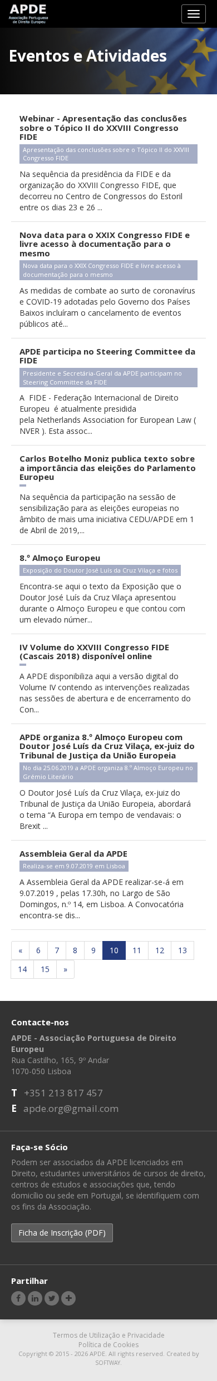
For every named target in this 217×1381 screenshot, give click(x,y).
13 (182, 950)
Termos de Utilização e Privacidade (109, 1335)
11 (136, 950)
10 (114, 950)
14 (22, 969)
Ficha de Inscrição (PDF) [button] (62, 1232)
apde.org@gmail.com (71, 1108)
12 (159, 950)
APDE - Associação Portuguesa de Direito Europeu (28, 13)
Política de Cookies (108, 1344)
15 (45, 969)
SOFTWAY (107, 1363)
